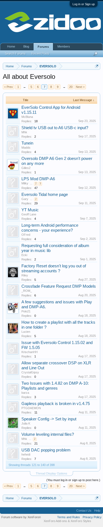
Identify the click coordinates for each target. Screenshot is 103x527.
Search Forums (15, 53)
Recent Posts (40, 53)
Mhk (24, 132)
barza (25, 392)
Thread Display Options (51, 473)
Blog (26, 46)
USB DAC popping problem (46, 450)
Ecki (24, 255)
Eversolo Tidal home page (44, 194)
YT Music (30, 210)
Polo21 (25, 311)
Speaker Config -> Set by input (48, 419)
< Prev (8, 86)
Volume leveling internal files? (47, 434)
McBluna (27, 116)
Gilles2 (25, 168)
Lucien (25, 331)
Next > (80, 86)
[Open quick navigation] (97, 66)
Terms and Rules (68, 517)
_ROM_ (26, 290)
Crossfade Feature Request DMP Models (58, 286)
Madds (25, 147)
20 (71, 86)
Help (97, 510)
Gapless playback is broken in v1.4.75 (55, 403)
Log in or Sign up (84, 4)
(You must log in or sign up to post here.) (73, 480)
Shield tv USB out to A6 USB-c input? (54, 128)
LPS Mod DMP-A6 (38, 179)
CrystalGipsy (30, 372)
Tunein (27, 143)
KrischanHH (29, 352)
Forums (43, 46)
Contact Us (83, 510)
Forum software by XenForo (21, 517)
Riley (24, 275)
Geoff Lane (28, 214)
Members (63, 46)
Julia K (25, 423)
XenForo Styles (81, 521)
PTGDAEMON (31, 408)
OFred (25, 234)
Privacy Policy (92, 517)
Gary (24, 199)
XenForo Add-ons (55, 521)
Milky (24, 183)
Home (11, 46)
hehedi (25, 454)
